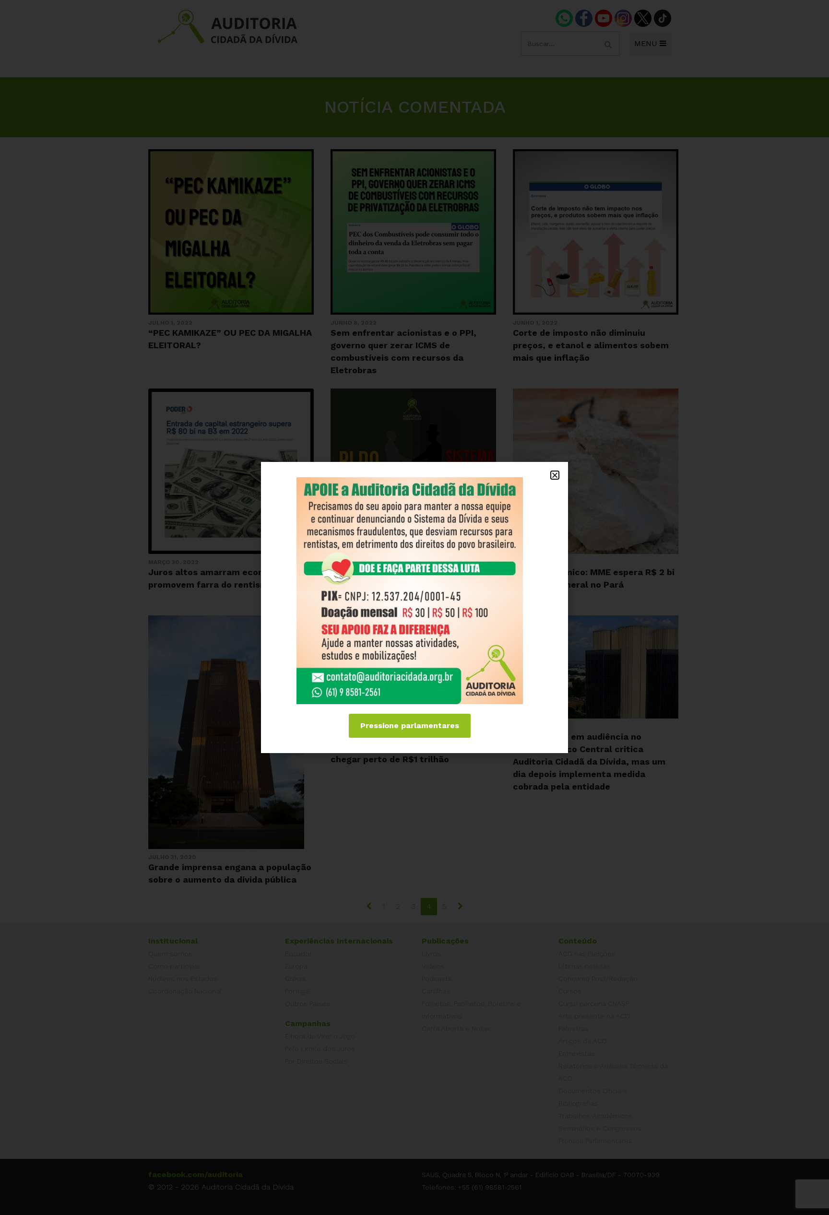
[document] (414, 607)
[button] (554, 475)
